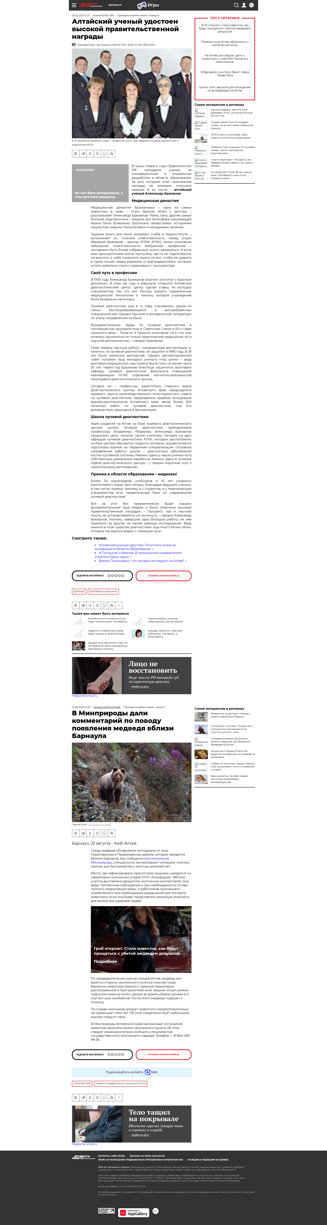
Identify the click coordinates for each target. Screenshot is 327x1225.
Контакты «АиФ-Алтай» (111, 1156)
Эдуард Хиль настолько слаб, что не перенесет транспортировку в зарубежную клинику (108, 645)
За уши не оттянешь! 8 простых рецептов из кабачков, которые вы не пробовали (233, 754)
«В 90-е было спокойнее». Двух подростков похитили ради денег (231, 136)
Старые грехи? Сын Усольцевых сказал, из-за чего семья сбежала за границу (232, 125)
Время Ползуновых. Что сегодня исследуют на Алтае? (141, 561)
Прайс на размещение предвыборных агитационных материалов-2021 (140, 1160)
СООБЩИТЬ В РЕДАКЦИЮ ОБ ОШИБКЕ (208, 1160)
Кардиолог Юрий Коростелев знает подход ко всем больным (106, 632)
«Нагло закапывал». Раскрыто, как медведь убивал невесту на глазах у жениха (232, 162)
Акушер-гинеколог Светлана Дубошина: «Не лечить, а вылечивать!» (165, 633)
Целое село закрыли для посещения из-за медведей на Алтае (225, 89)
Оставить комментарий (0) (163, 576)
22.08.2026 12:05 (81, 707)
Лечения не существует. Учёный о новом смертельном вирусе (230, 715)
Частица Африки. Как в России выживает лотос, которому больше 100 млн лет (231, 112)
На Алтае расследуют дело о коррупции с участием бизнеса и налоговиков (225, 59)
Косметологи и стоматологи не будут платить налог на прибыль (107, 620)
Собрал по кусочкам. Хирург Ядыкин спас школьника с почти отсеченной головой (233, 766)
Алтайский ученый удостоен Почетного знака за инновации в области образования (135, 547)
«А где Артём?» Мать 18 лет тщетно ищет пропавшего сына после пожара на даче (231, 175)
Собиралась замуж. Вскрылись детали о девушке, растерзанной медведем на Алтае (230, 741)
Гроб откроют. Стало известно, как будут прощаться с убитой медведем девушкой (225, 28)
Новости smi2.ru (84, 696)
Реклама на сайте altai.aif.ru (147, 1156)
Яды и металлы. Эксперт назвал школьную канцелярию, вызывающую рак (229, 779)
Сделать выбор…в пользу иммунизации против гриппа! (165, 620)
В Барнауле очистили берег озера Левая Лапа (225, 74)
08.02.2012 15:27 (81, 15)
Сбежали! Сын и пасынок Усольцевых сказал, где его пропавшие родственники (233, 150)
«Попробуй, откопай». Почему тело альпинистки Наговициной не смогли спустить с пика (232, 729)
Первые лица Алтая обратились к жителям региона (225, 43)
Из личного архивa (99, 824)
